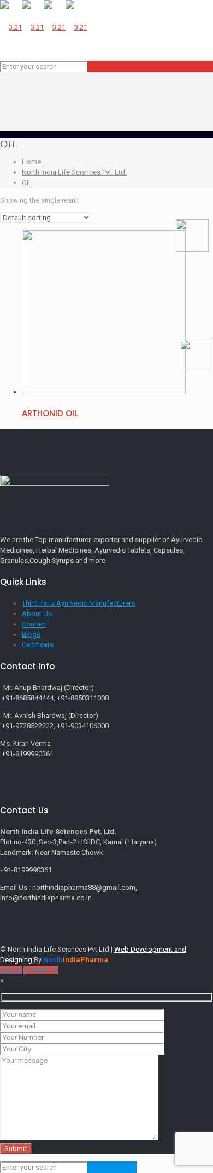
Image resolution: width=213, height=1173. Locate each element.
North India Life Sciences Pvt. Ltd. (74, 172)
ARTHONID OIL (50, 413)
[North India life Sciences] (43, 27)
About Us (37, 614)
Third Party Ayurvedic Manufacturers (78, 603)
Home (31, 162)
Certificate (38, 645)
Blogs (31, 634)
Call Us (11, 970)
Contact (34, 624)
